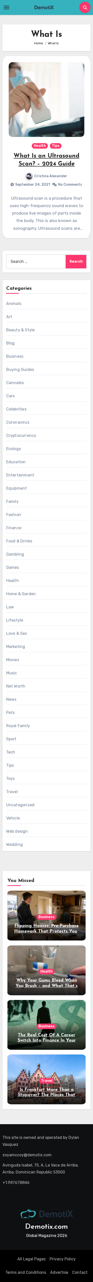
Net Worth (16, 686)
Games (12, 567)
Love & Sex (16, 633)
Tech (10, 752)
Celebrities (16, 409)
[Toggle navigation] (6, 7)
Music (11, 673)
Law (10, 607)
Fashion (13, 514)
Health (40, 146)
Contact (80, 1272)
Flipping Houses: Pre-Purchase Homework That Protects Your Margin (46, 931)
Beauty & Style (20, 330)
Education (16, 462)
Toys (10, 778)
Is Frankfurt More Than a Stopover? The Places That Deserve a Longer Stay (46, 1095)
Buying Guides (20, 369)
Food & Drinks (19, 541)
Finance (13, 527)
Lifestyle (14, 620)
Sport (11, 739)
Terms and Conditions (25, 1272)
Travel (12, 791)
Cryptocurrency (21, 435)
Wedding (14, 844)
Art (9, 316)
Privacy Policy (63, 1259)
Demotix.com (46, 1227)
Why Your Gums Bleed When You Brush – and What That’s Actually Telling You (47, 985)
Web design (17, 831)
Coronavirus (17, 422)
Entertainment (20, 475)
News (11, 699)
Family (12, 501)
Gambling (15, 554)
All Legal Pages (31, 1259)
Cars (10, 396)
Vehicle (13, 818)
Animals (13, 303)
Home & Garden (21, 593)
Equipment (16, 488)
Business (15, 356)
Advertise (59, 1272)
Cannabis (15, 382)
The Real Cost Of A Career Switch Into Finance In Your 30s (47, 1040)
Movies (12, 659)
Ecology (13, 448)
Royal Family (18, 725)
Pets (10, 712)
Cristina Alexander (50, 176)
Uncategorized (20, 805)
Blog (10, 343)
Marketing (15, 646)
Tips (56, 146)
